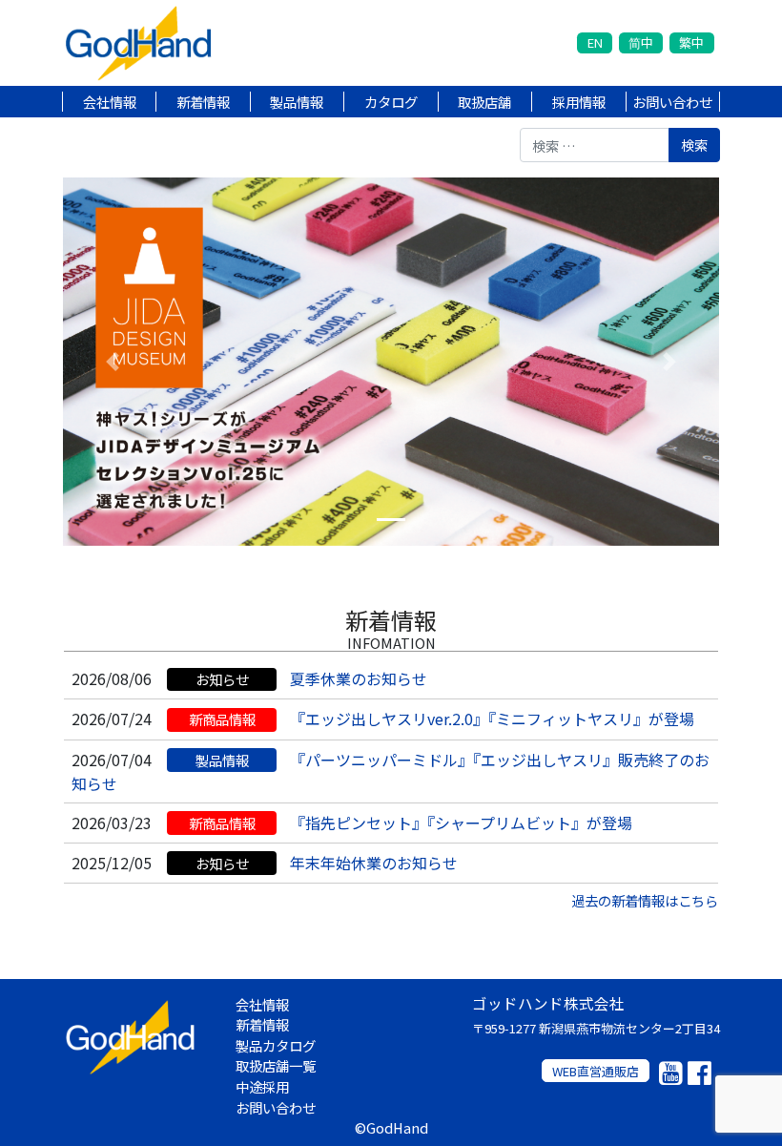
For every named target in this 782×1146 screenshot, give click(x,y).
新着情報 (203, 102)
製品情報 (296, 102)
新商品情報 (222, 719)
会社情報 (109, 102)
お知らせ (222, 679)
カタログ (391, 102)
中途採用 (262, 1086)
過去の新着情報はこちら (644, 900)
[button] (112, 361)
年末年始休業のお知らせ (374, 862)
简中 (640, 42)
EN (595, 42)
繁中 (691, 42)
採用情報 (579, 102)
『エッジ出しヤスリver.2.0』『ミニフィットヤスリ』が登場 (492, 718)
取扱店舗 (484, 102)
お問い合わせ (672, 102)
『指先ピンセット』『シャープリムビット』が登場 (461, 822)
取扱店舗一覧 (276, 1065)
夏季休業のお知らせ (358, 678)
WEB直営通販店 (595, 1071)
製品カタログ (276, 1045)
